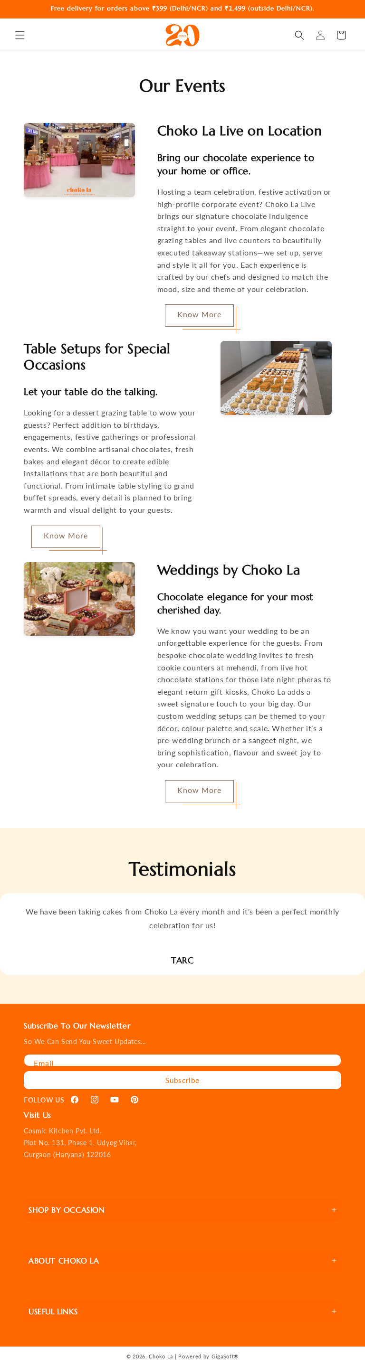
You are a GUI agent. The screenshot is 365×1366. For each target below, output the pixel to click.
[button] (20, 35)
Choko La (161, 1356)
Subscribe (182, 1080)
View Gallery (86, 225)
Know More (199, 314)
